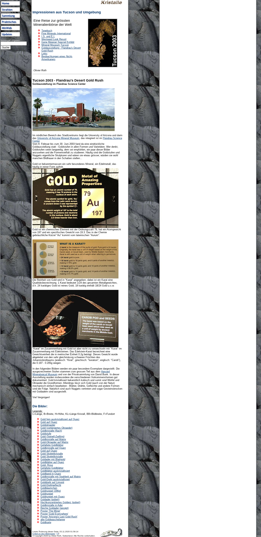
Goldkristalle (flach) (51, 430)
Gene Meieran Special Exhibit (57, 42)
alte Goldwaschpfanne (53, 519)
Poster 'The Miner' (50, 511)
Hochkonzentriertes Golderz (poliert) (60, 502)
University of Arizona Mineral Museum (58, 138)
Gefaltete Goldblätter (52, 445)
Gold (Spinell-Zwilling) (52, 436)
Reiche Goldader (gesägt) (55, 508)
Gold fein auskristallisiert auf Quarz (60, 419)
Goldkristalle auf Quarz (53, 447)
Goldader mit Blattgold (53, 459)
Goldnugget (47, 493)
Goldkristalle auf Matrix (53, 439)
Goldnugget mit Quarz (53, 496)
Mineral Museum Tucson (55, 45)
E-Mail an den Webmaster (43, 534)
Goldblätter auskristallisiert (55, 470)
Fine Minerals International (56, 33)
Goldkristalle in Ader (52, 505)
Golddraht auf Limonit (52, 482)
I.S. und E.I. (48, 36)
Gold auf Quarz (49, 422)
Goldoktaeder (48, 425)
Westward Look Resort (53, 39)
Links (44, 53)
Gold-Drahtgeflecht (51, 485)
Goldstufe (46, 433)
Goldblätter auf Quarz (52, 462)
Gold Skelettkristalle (52, 453)
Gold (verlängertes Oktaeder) (56, 427)
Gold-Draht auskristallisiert (55, 479)
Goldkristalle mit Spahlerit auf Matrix (61, 476)
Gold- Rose (47, 465)
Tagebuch (46, 30)
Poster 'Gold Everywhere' (54, 513)
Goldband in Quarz (51, 473)
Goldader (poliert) (50, 499)
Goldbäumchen (49, 488)
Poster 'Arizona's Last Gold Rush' (59, 516)
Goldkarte (46, 522)
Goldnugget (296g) (51, 490)
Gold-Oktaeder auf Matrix (54, 442)
